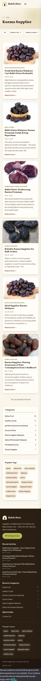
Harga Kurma (10, 496)
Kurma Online (20, 430)
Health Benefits (11, 473)
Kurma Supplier (20, 449)
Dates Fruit (15, 32)
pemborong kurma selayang (20, 426)
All (5, 32)
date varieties (30, 468)
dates (8, 468)
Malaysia (24, 473)
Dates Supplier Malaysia (20, 435)
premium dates (11, 478)
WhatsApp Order (12, 536)
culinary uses (10, 491)
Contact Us (6, 616)
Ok (13, 679)
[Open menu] (25, 4)
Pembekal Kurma (20, 445)
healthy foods (32, 32)
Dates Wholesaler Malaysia (20, 440)
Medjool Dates (27, 482)
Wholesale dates (12, 482)
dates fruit (17, 468)
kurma (22, 478)
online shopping (24, 491)
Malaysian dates (26, 487)
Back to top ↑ (7, 665)
